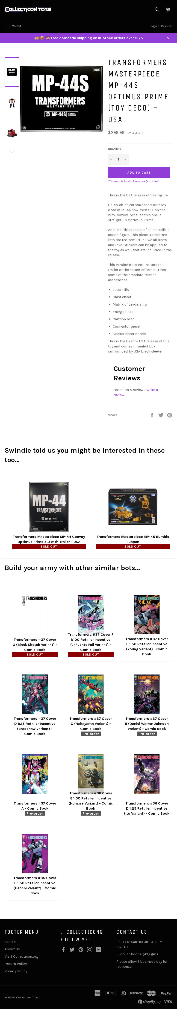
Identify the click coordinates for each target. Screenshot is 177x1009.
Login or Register (161, 26)
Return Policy (16, 964)
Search (10, 941)
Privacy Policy (16, 971)
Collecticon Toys (27, 997)
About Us (12, 949)
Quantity (114, 149)
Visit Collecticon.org (21, 956)
